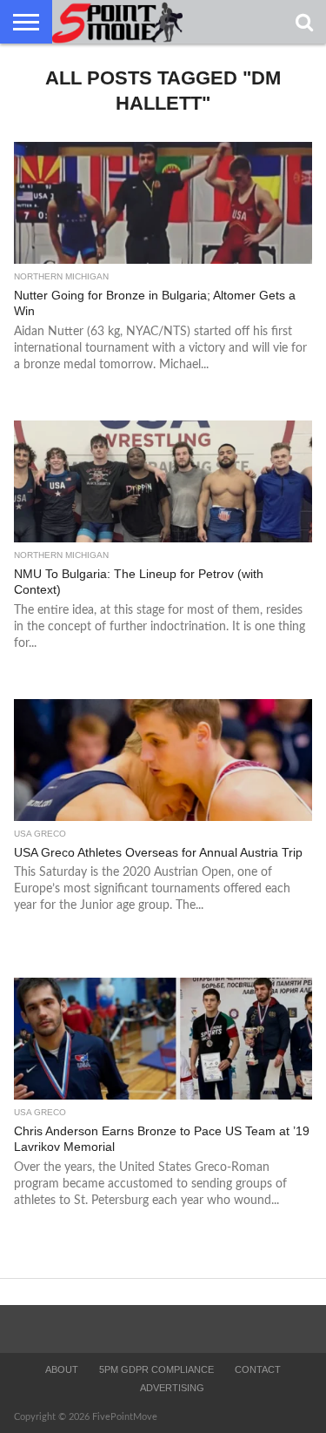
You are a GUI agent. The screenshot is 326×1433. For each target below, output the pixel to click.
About (61, 1369)
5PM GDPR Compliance (156, 1369)
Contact (258, 1369)
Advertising (172, 1388)
